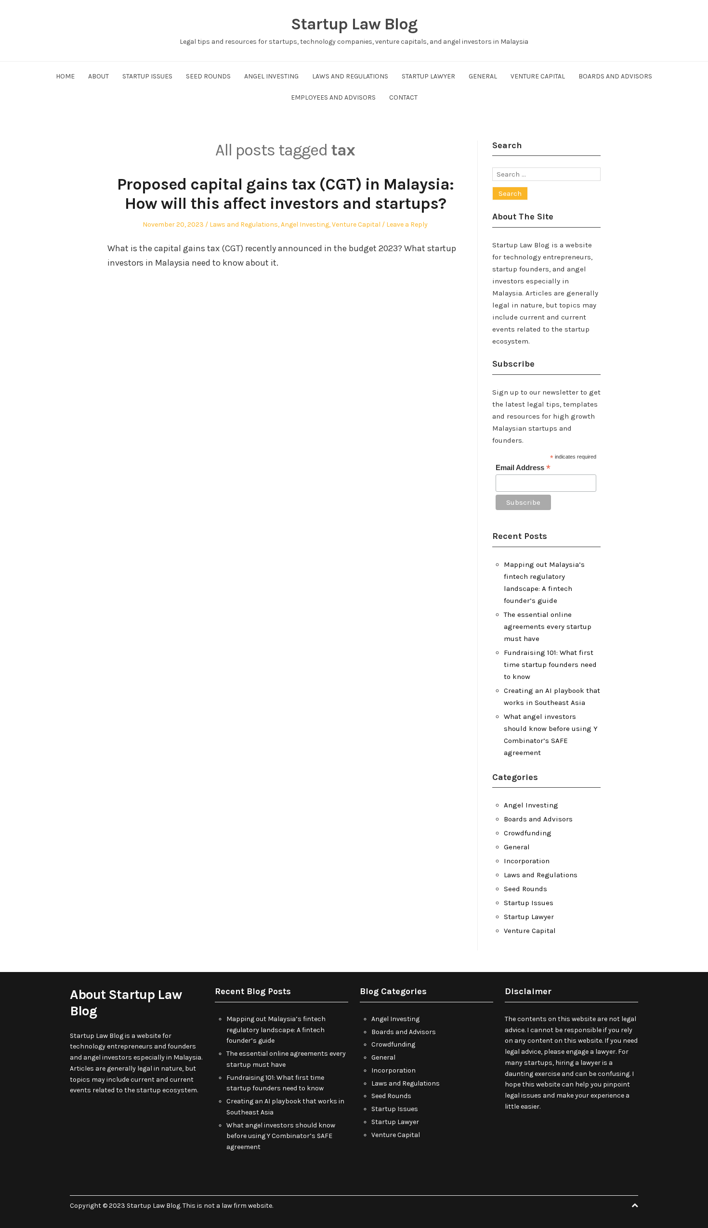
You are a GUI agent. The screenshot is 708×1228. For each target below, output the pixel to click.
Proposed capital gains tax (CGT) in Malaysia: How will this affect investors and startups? (285, 194)
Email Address (523, 468)
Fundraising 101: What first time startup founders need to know (550, 664)
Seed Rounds (208, 76)
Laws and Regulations (350, 76)
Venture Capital (538, 76)
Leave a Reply (407, 224)
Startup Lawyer (428, 76)
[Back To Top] (634, 1206)
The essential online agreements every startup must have (547, 626)
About (98, 76)
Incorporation (527, 861)
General (483, 76)
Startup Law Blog (354, 24)
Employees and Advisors (333, 97)
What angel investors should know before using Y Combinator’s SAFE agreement (280, 1136)
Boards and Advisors (615, 76)
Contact (403, 97)
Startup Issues (147, 76)
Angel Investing (271, 76)
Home (65, 76)
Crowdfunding (527, 833)
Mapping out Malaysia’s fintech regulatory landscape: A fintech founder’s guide (276, 1030)
